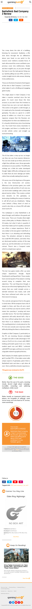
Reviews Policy (20, 587)
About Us (10, 591)
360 (12, 485)
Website (10, 8)
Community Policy (5, 588)
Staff (15, 591)
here (17, 449)
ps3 (27, 485)
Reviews (5, 8)
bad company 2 (18, 485)
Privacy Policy (12, 587)
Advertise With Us (5, 593)
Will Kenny (14, 17)
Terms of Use (4, 587)
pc (24, 485)
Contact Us (3, 591)
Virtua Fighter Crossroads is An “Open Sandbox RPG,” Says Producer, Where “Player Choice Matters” (16, 566)
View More (16, 536)
